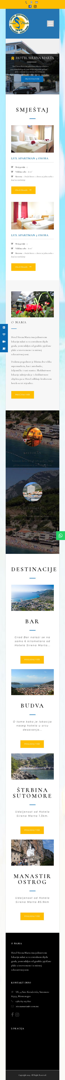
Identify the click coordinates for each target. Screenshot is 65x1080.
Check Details (21, 190)
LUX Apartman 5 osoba (29, 158)
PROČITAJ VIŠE (22, 394)
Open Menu (50, 23)
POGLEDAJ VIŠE (32, 659)
